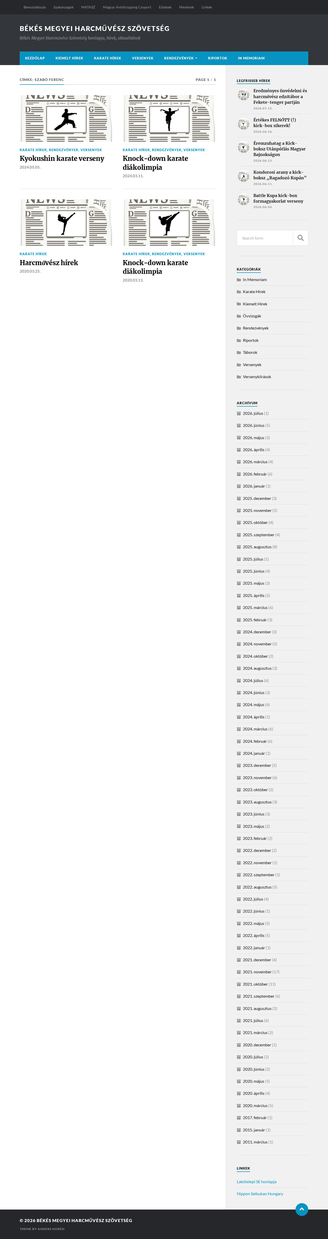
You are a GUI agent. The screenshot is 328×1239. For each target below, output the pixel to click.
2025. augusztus (257, 546)
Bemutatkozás (35, 7)
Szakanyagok (64, 7)
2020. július (253, 1056)
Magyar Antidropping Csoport (127, 7)
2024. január (254, 753)
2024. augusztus (257, 668)
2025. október (255, 522)
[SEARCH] (300, 238)
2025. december (257, 498)
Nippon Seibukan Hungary (260, 1193)
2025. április (253, 595)
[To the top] (301, 1209)
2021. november (257, 971)
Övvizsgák (252, 315)
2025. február (255, 619)
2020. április (253, 1093)
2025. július (253, 558)
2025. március (255, 607)
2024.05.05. (30, 167)
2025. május (253, 583)
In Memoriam (251, 58)
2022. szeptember (258, 874)
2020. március (255, 1105)
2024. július (253, 680)
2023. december (257, 765)
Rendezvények (179, 58)
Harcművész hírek (49, 263)
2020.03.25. (30, 271)
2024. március (255, 728)
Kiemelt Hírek (69, 58)
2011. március (255, 1141)
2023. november (257, 777)
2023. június (253, 813)
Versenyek (142, 58)
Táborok (250, 352)
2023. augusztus (257, 801)
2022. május (253, 923)
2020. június (253, 1069)
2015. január (254, 1129)
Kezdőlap (35, 58)
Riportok (217, 58)
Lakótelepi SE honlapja (256, 1181)
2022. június (253, 910)
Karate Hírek (107, 58)
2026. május (253, 437)
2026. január (254, 485)
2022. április (253, 935)
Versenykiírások (257, 376)
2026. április (253, 449)
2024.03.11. (133, 175)
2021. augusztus (257, 1008)
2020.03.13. (133, 280)
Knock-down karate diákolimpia (155, 162)
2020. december (257, 1044)
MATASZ (88, 7)
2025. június (253, 571)
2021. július (253, 1020)
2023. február (255, 838)
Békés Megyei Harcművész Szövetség (95, 28)
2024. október (255, 656)
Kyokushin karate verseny (62, 158)
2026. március (255, 461)
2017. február (255, 1117)
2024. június (253, 692)
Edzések (165, 7)
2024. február (255, 741)
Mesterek (186, 7)
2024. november (257, 643)
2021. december (257, 959)
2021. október (255, 984)
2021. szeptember (258, 996)
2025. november (257, 510)
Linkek (207, 7)
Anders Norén (51, 1229)
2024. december (257, 631)
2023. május (253, 826)
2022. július (253, 898)
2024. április (253, 716)
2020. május (253, 1081)
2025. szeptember (258, 534)
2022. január (254, 947)
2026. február (255, 473)
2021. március (255, 1032)
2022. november (257, 862)
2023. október (255, 789)
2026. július (253, 413)
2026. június (253, 425)
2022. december (257, 850)
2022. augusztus (257, 886)
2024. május (253, 704)
